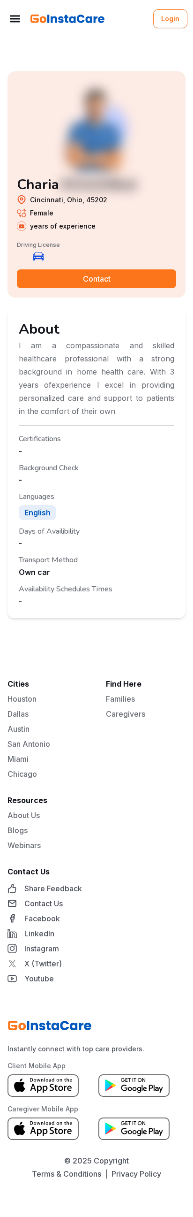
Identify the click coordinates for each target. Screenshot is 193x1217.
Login (170, 19)
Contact (97, 278)
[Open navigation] (15, 18)
